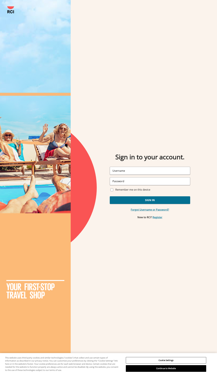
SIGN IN (150, 200)
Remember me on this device (132, 189)
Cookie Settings (166, 360)
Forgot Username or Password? (150, 209)
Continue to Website (166, 368)
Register (157, 217)
